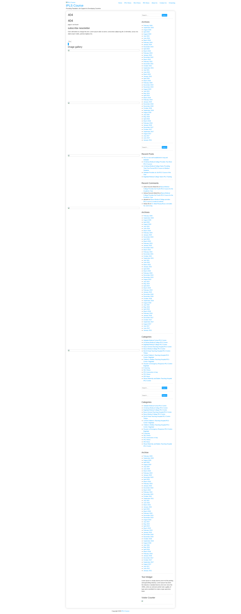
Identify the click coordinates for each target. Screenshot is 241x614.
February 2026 (147, 25)
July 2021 (146, 70)
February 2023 (147, 53)
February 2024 (147, 42)
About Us (154, 3)
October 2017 (147, 129)
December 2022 (148, 57)
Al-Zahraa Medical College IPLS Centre (155, 342)
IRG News (146, 3)
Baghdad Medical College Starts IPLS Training (157, 177)
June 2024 (146, 38)
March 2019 (147, 97)
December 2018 (148, 104)
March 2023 (147, 51)
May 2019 (146, 93)
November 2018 (148, 106)
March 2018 (147, 121)
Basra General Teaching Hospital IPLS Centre (157, 346)
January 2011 (147, 140)
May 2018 (146, 116)
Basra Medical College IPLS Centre (154, 349)
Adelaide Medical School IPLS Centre (154, 340)
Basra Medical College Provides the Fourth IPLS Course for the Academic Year (158, 189)
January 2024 (147, 44)
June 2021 (146, 72)
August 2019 (147, 89)
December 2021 (148, 63)
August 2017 (147, 133)
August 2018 (147, 112)
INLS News (137, 3)
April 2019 (146, 95)
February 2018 (147, 123)
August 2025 (147, 30)
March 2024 (147, 40)
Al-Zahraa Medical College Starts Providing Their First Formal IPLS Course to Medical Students (156, 168)
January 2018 (147, 125)
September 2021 (148, 68)
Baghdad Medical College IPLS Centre (155, 344)
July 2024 (146, 36)
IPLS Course (74, 5)
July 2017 (146, 136)
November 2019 (148, 87)
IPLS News (127, 3)
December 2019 (148, 85)
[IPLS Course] (70, 2)
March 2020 (147, 80)
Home (120, 3)
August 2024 (147, 34)
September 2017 (148, 131)
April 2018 (146, 119)
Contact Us (163, 3)
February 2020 (147, 83)
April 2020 (146, 78)
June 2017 (146, 138)
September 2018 (148, 110)
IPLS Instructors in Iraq (150, 372)
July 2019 (146, 91)
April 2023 (146, 49)
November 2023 (148, 47)
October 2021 (147, 66)
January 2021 (147, 76)
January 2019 (147, 102)
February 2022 (147, 61)
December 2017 (148, 127)
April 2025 (146, 32)
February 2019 (147, 99)
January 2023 (147, 55)
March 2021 (147, 74)
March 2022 (147, 59)
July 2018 (146, 114)
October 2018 (147, 108)
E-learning (172, 3)
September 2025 (148, 27)
